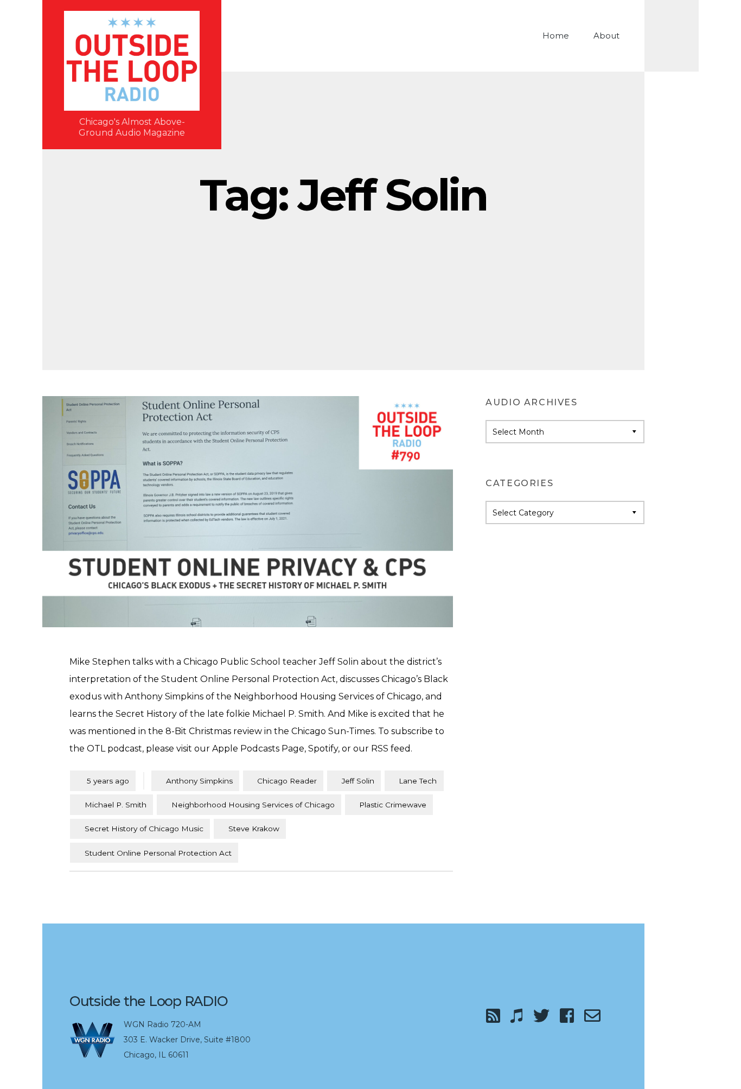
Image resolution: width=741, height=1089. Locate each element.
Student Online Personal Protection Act (158, 853)
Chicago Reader (287, 780)
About (606, 35)
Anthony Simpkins (199, 780)
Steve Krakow (253, 828)
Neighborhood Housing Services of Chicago (253, 804)
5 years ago (102, 780)
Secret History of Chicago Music (144, 828)
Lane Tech (418, 780)
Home (555, 35)
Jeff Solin (358, 780)
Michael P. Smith (115, 804)
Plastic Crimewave (392, 804)
